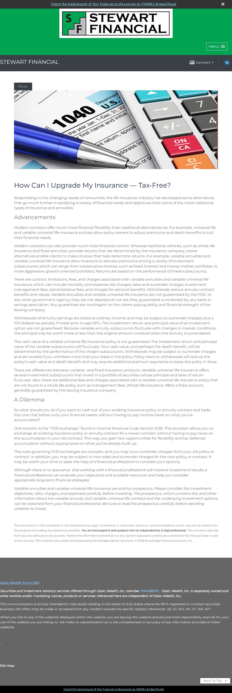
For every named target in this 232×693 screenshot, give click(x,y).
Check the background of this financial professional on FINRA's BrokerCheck (113, 4)
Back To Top (213, 680)
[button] (216, 46)
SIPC (155, 591)
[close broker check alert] (223, 4)
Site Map (7, 666)
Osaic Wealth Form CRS (19, 583)
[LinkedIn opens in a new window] (227, 64)
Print (23, 86)
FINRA (145, 591)
